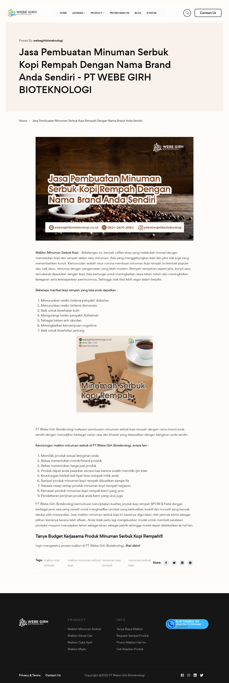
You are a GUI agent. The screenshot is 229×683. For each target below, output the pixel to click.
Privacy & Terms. (30, 675)
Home (63, 13)
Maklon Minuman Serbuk (84, 629)
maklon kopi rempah (52, 562)
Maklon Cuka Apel (80, 642)
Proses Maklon (119, 13)
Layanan (78, 13)
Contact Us (53, 675)
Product (97, 13)
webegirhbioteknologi (48, 41)
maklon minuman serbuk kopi (84, 562)
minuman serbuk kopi (140, 562)
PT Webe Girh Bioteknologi (55, 429)
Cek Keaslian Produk (130, 649)
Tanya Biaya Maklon (130, 629)
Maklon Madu (77, 649)
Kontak (152, 13)
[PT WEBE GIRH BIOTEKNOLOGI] (22, 13)
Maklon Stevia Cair (80, 636)
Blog (138, 13)
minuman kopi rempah (111, 562)
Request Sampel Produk (133, 636)
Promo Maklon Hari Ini (131, 642)
